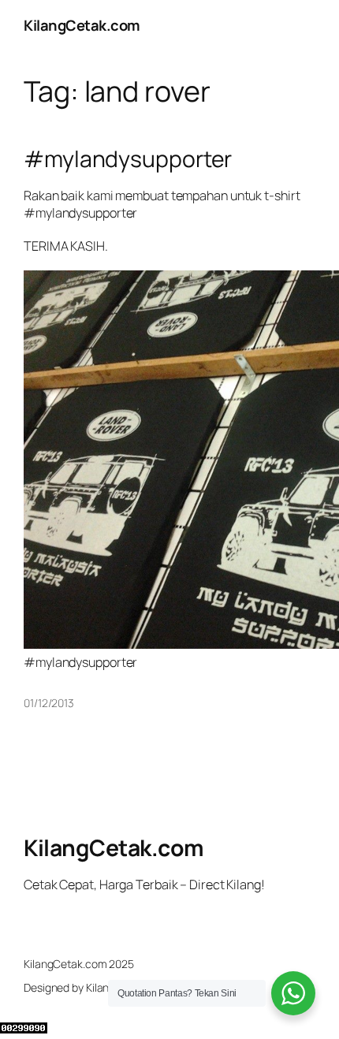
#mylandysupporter (128, 159)
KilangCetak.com (82, 25)
